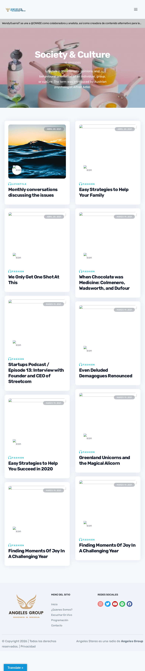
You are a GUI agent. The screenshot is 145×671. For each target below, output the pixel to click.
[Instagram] (100, 604)
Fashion (89, 184)
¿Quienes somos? (61, 609)
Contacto (56, 625)
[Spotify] (122, 604)
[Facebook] (129, 604)
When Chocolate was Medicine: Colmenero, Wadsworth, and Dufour (104, 282)
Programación (59, 620)
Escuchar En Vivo (61, 615)
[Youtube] (115, 604)
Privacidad (28, 646)
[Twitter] (107, 604)
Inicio (54, 604)
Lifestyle (19, 184)
